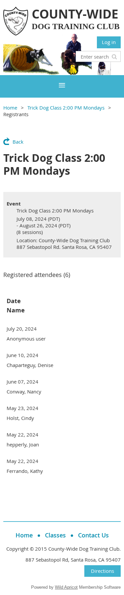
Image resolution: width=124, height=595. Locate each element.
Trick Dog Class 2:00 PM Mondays (65, 107)
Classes (55, 535)
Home (10, 107)
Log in (109, 42)
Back (18, 141)
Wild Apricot (66, 587)
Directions (102, 571)
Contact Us (93, 535)
